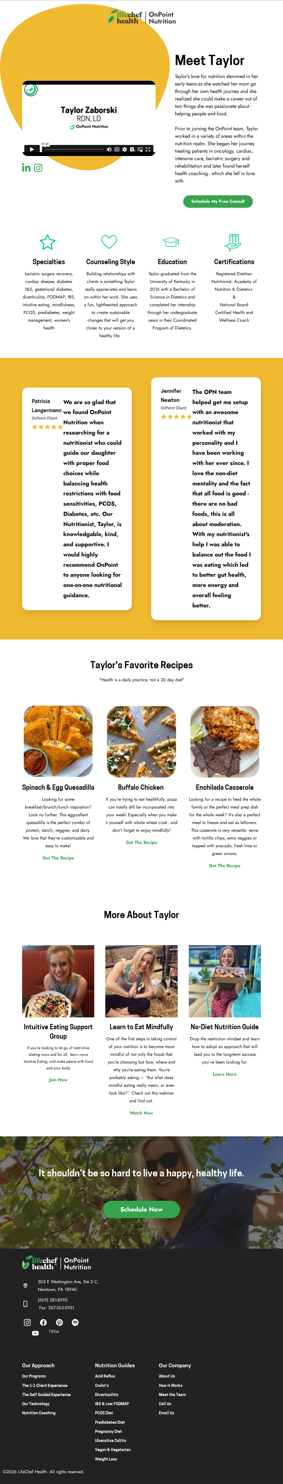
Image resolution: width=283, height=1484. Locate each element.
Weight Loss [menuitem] (106, 1459)
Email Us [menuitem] (166, 1413)
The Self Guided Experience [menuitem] (46, 1395)
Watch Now (141, 1113)
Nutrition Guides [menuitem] (115, 1366)
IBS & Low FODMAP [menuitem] (112, 1404)
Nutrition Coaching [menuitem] (39, 1413)
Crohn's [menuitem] (102, 1386)
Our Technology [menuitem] (35, 1404)
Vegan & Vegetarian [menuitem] (113, 1450)
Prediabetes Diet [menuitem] (110, 1423)
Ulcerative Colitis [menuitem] (110, 1441)
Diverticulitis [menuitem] (106, 1395)
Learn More (225, 1074)
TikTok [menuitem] (54, 1331)
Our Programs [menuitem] (34, 1376)
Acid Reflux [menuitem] (105, 1376)
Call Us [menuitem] (165, 1404)
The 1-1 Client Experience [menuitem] (44, 1386)
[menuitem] (27, 1322)
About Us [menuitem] (167, 1376)
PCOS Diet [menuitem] (104, 1413)
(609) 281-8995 (52, 1300)
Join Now (58, 1080)
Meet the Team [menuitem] (172, 1395)
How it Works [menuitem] (170, 1386)
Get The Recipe (58, 858)
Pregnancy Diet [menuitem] (108, 1432)
